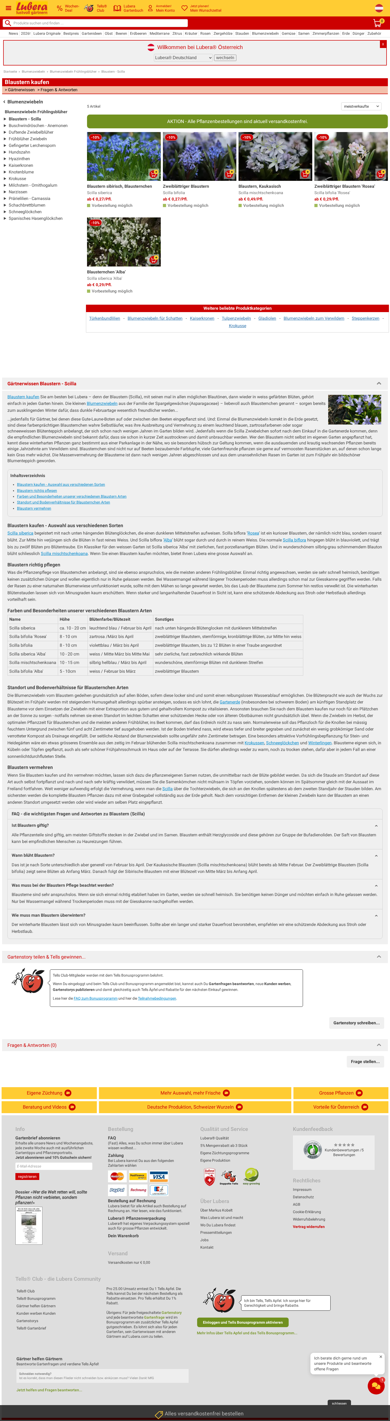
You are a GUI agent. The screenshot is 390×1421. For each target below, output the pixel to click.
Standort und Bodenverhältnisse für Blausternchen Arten (63, 502)
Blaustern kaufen (23, 396)
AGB (296, 1204)
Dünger (359, 33)
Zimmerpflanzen (326, 33)
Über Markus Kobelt (216, 1210)
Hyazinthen (19, 158)
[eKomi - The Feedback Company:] (313, 1150)
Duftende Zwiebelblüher (31, 132)
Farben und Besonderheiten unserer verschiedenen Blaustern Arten (72, 496)
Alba (168, 540)
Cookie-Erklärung (307, 1212)
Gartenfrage (154, 1317)
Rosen (205, 33)
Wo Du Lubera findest (218, 1225)
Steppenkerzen (365, 318)
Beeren (121, 33)
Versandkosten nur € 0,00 (129, 1262)
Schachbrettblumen (27, 205)
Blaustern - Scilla (113, 71)
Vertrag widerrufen (309, 1227)
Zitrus (177, 33)
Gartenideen (92, 33)
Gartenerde (230, 702)
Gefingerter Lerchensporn (32, 145)
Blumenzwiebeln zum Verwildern (314, 318)
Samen (304, 33)
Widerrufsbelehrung (309, 1219)
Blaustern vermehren (34, 508)
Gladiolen (267, 318)
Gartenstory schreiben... (356, 1022)
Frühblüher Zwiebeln (28, 138)
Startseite (10, 71)
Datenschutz (303, 1197)
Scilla (167, 788)
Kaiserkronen (21, 165)
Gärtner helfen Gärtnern (36, 1306)
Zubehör (374, 33)
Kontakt (207, 1247)
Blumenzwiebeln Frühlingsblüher (73, 71)
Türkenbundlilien (104, 318)
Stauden (242, 33)
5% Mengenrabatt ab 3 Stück (224, 1145)
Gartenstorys (27, 1321)
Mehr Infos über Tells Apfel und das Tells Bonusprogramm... (247, 1333)
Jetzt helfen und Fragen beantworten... (49, 1390)
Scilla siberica (20, 533)
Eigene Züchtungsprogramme (224, 1153)
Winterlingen (320, 742)
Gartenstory (172, 1312)
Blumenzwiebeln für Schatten (155, 318)
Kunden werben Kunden (36, 1313)
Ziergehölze (223, 33)
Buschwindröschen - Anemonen (38, 125)
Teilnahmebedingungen (157, 998)
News (13, 33)
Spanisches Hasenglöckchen (36, 218)
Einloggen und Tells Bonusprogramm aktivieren (243, 1322)
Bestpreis (71, 33)
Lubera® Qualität (214, 1138)
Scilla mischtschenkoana (64, 553)
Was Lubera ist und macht (221, 1217)
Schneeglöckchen (25, 211)
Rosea (253, 533)
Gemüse (288, 33)
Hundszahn (19, 152)
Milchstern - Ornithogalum (33, 185)
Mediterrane (160, 33)
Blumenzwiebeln (265, 33)
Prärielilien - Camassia (29, 198)
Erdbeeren (138, 33)
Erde (346, 33)
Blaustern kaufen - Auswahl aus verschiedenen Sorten (61, 484)
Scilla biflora (294, 540)
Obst (109, 33)
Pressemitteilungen (216, 1232)
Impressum (302, 1189)
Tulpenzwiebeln (236, 318)
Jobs (204, 1240)
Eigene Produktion (215, 1160)
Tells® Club (25, 1291)
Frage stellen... (365, 1061)
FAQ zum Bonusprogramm (96, 998)
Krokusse (17, 178)
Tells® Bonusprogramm (35, 1298)
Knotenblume (21, 171)
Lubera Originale (46, 33)
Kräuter (191, 33)
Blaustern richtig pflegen (37, 490)
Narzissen (18, 191)
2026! (26, 33)
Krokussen (254, 742)
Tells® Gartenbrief (31, 1328)
